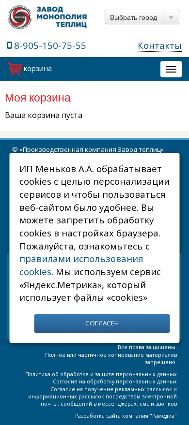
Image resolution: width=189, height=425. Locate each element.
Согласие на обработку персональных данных (115, 381)
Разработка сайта (98, 415)
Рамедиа (163, 415)
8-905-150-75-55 (49, 45)
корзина (37, 68)
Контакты (160, 45)
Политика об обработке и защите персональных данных (101, 374)
